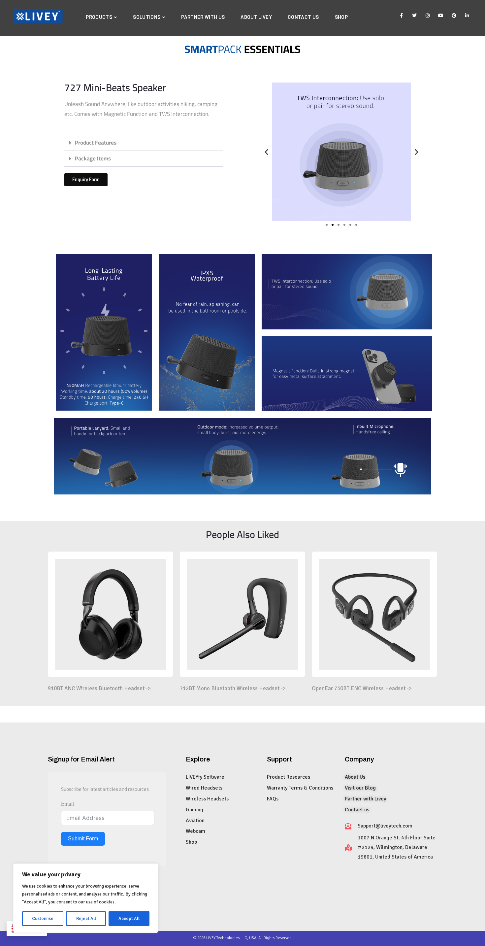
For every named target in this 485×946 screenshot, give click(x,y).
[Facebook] (401, 14)
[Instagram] (427, 14)
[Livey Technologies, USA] (38, 17)
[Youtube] (440, 14)
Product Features (95, 142)
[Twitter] (414, 14)
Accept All (129, 918)
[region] (85, 898)
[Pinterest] (454, 14)
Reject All (86, 918)
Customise (42, 918)
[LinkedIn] (467, 14)
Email (68, 803)
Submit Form (83, 838)
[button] (143, 143)
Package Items (93, 158)
